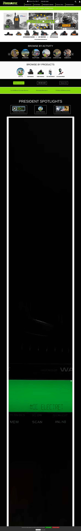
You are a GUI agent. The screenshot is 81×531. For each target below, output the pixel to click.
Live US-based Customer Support (19, 90)
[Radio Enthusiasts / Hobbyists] (67, 53)
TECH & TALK (59, 4)
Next (72, 54)
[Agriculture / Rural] (57, 53)
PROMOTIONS (70, 4)
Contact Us (64, 83)
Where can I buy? (34, 1)
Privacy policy (43, 529)
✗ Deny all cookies (56, 527)
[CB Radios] (30, 71)
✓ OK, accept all (48, 527)
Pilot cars (35, 57)
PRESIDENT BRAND (48, 4)
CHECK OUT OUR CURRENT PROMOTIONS (40, 8)
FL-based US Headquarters (63, 90)
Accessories (60, 76)
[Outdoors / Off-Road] (25, 53)
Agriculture (57, 57)
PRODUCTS (28, 4)
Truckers (15, 57)
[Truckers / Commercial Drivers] (14, 53)
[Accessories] (60, 71)
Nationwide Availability (42, 90)
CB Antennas (50, 76)
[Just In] (20, 71)
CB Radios (30, 76)
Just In (20, 76)
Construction (46, 57)
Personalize (38, 529)
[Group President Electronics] (10, 3)
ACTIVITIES (37, 4)
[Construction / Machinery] (46, 53)
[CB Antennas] (50, 71)
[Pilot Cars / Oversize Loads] (36, 53)
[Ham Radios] (40, 71)
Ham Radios (40, 76)
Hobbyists (67, 57)
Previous (9, 54)
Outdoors (25, 57)
